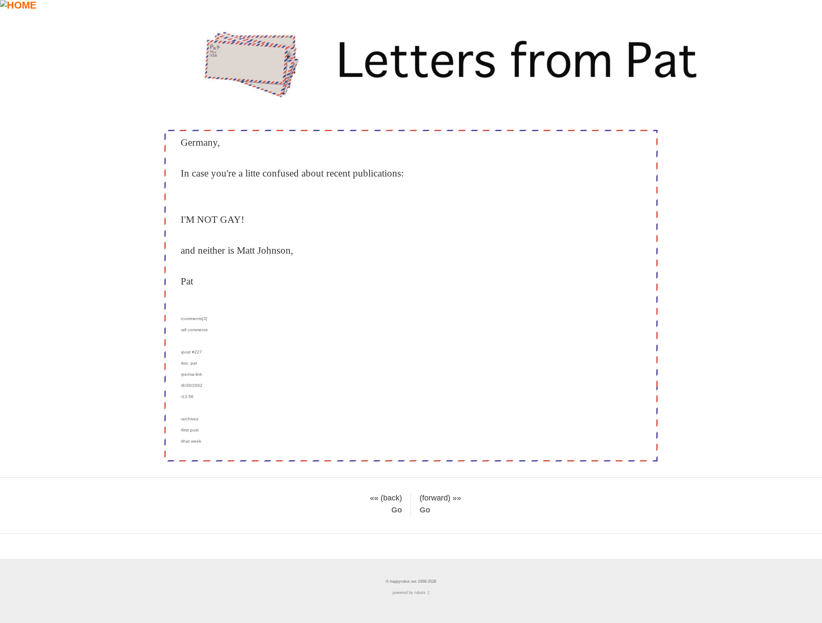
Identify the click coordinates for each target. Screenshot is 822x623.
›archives (189, 418)
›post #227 (191, 352)
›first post (190, 430)
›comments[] (194, 318)
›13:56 (187, 396)
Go (396, 510)
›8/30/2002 (192, 385)
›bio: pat (189, 363)
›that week (191, 441)
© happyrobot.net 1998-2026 (411, 581)
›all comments (194, 329)
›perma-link (191, 374)
